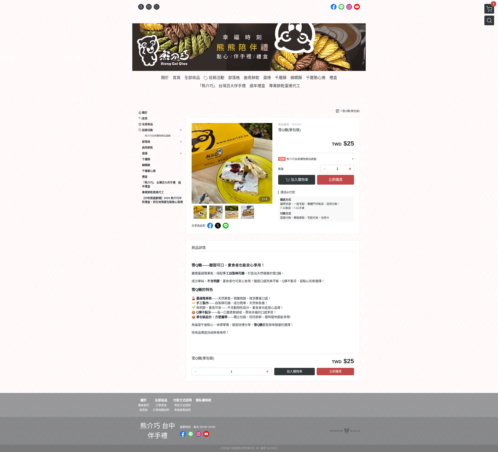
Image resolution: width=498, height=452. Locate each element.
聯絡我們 (143, 405)
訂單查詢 (161, 405)
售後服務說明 (182, 409)
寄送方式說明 (182, 405)
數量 (281, 168)
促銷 (282, 159)
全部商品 (161, 400)
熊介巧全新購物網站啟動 (158, 135)
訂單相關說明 (161, 409)
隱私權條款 (203, 400)
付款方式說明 (182, 400)
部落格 (143, 409)
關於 (143, 400)
